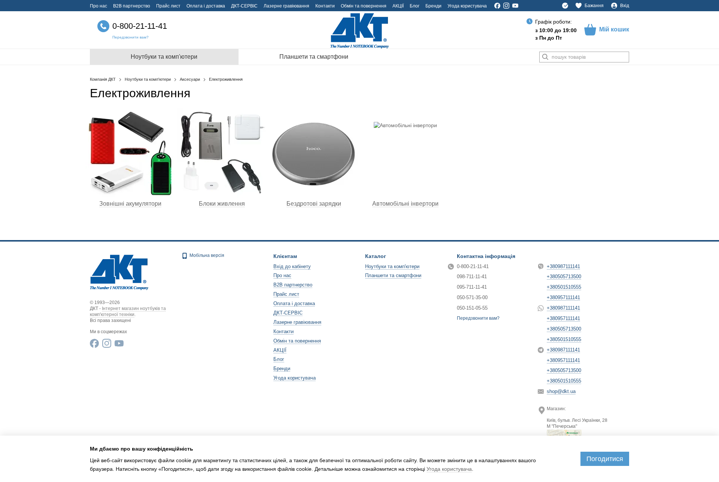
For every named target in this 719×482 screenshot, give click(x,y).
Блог (414, 6)
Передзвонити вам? (130, 37)
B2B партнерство (131, 6)
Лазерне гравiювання (286, 6)
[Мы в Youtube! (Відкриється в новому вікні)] (515, 6)
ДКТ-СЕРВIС (244, 6)
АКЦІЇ (398, 6)
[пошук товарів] (545, 57)
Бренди (433, 6)
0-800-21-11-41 (139, 26)
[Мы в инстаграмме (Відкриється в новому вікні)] (506, 6)
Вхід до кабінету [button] (292, 266)
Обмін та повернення (363, 6)
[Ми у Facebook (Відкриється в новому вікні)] (497, 6)
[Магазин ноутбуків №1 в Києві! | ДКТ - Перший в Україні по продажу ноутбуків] (119, 271)
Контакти (325, 6)
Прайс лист (168, 6)
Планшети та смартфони (313, 56)
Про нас (98, 6)
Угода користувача (467, 6)
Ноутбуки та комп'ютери (164, 56)
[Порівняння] (565, 6)
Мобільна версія (206, 255)
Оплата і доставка (205, 6)
